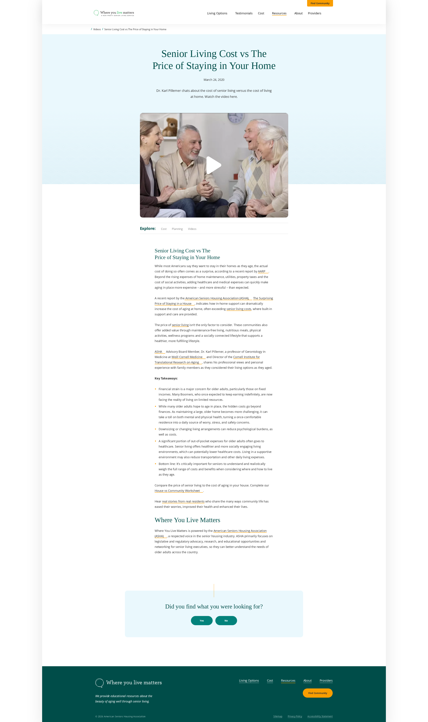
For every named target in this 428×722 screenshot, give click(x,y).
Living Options (249, 680)
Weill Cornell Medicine (187, 357)
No (226, 620)
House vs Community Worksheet (177, 490)
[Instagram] (321, 706)
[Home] (88, 29)
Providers (326, 680)
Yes (202, 620)
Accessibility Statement (320, 716)
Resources (288, 680)
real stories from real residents (183, 501)
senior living (180, 325)
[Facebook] (313, 706)
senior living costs (239, 309)
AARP (261, 271)
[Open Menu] (88, 13)
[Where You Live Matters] (113, 13)
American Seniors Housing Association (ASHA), (217, 298)
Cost (164, 229)
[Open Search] (331, 13)
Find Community (320, 3)
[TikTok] (329, 706)
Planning (177, 229)
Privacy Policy (295, 716)
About (307, 680)
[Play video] (214, 165)
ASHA (158, 351)
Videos (97, 29)
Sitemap (277, 716)
